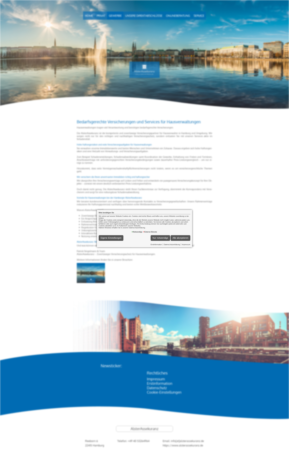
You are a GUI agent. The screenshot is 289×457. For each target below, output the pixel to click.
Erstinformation (156, 244)
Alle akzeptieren (180, 238)
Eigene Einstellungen (111, 238)
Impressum (186, 244)
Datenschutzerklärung (172, 244)
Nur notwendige (160, 238)
